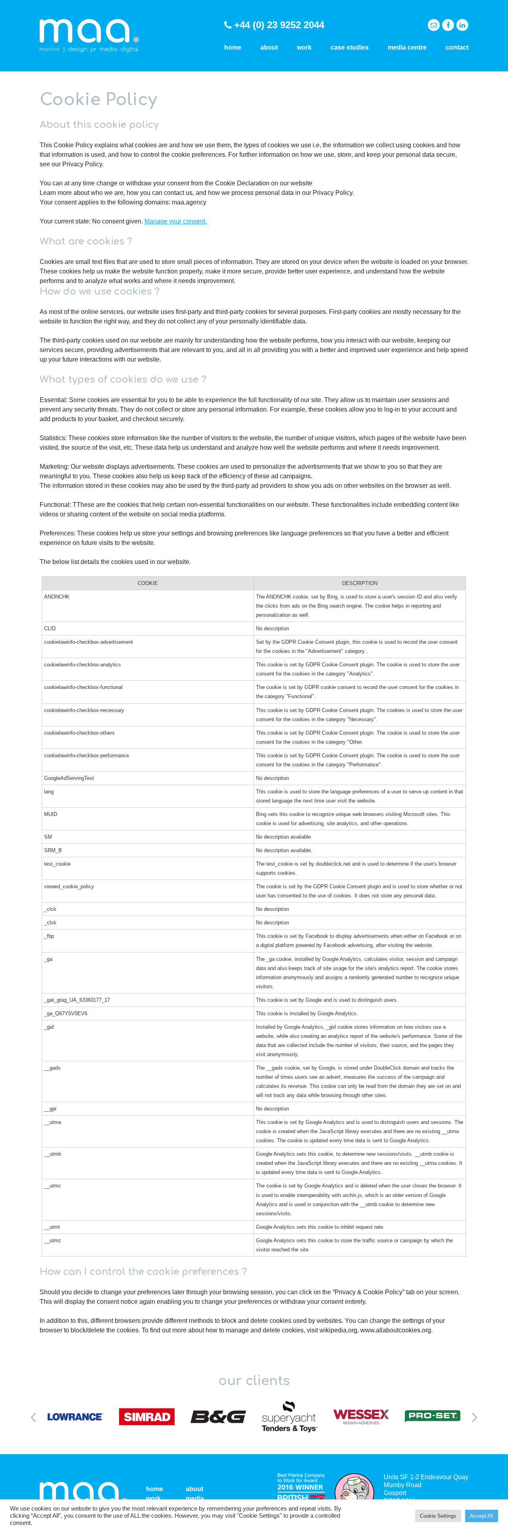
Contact (457, 47)
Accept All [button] (481, 1516)
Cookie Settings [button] (438, 1516)
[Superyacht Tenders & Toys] (289, 1417)
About (269, 47)
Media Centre (407, 47)
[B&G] (218, 1417)
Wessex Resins (361, 1417)
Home (232, 47)
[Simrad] (147, 1417)
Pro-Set (432, 1417)
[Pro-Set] (432, 1417)
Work (304, 47)
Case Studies (350, 47)
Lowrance (75, 1417)
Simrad (147, 1417)
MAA (89, 35)
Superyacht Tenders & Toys (289, 1417)
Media (195, 1498)
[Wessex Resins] (361, 1417)
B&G (218, 1417)
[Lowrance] (75, 1417)
